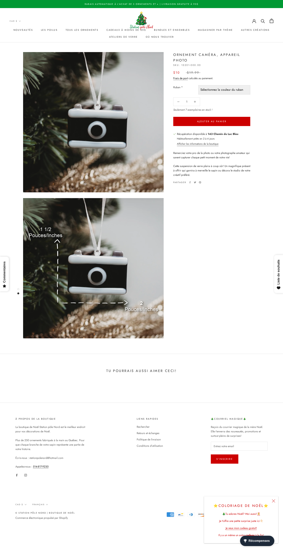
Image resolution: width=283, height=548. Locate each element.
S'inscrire (224, 459)
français (38, 504)
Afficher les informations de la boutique (198, 144)
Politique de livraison (149, 439)
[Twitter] (195, 182)
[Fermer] (273, 501)
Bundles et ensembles (172, 30)
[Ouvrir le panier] (271, 21)
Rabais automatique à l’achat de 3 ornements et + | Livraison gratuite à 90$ (141, 4)
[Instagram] (25, 475)
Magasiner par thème (215, 30)
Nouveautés (23, 30)
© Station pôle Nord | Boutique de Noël (45, 512)
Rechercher (143, 427)
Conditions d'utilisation (150, 446)
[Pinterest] (200, 182)
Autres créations (255, 30)
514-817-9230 (41, 466)
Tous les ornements (82, 30)
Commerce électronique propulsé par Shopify (41, 518)
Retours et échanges (148, 433)
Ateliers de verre (123, 37)
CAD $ (13, 21)
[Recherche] (263, 21)
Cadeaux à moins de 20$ (126, 30)
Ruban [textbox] (178, 87)
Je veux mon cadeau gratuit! (241, 528)
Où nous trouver (160, 37)
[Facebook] (190, 182)
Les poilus (49, 30)
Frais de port (180, 78)
